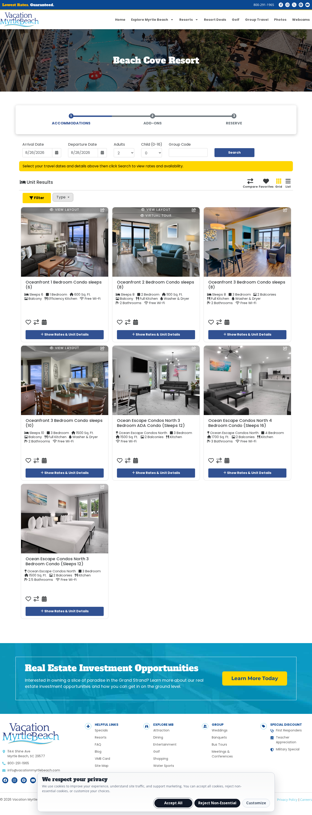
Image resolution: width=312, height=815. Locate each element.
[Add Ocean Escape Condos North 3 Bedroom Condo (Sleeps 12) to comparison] (36, 599)
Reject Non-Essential (217, 802)
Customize (256, 802)
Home (120, 19)
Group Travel (256, 19)
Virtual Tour (158, 215)
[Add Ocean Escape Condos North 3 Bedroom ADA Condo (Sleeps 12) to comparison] (127, 461)
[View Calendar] (43, 322)
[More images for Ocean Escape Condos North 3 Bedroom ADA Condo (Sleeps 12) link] (156, 380)
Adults (119, 144)
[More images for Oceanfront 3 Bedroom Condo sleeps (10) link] (64, 380)
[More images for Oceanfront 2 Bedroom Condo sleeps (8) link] (156, 242)
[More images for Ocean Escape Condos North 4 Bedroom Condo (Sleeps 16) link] (247, 380)
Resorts (186, 19)
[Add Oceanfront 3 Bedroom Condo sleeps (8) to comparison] (219, 322)
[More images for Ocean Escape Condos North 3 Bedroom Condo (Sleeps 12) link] (64, 518)
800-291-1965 (264, 5)
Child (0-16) (151, 144)
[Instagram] (287, 5)
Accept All (173, 802)
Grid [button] (278, 186)
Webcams (301, 19)
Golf (235, 19)
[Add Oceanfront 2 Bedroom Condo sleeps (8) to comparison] (127, 322)
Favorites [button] (266, 186)
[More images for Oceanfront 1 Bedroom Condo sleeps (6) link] (64, 242)
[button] (37, 198)
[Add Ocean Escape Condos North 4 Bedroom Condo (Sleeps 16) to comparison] (219, 461)
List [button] (288, 186)
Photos (280, 19)
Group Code (180, 144)
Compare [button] (250, 186)
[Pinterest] (301, 5)
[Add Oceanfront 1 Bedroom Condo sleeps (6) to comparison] (36, 322)
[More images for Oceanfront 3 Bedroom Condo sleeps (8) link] (247, 242)
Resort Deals (215, 19)
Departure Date (82, 144)
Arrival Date (33, 144)
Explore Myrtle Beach (149, 19)
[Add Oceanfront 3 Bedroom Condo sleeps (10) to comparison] (36, 461)
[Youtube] (307, 5)
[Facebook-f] (281, 5)
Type (61, 197)
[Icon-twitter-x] (294, 5)
